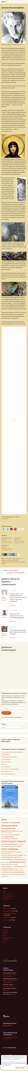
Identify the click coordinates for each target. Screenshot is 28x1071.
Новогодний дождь (7, 911)
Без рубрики (17, 558)
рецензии (9, 874)
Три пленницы (6, 920)
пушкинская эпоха (19, 872)
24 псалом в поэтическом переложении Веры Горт (10, 974)
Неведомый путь (5, 846)
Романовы (10, 853)
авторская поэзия (17, 862)
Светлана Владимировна (4, 635)
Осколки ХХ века (6, 852)
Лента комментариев (8, 896)
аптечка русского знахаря (12, 864)
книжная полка (7, 869)
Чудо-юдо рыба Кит (6, 759)
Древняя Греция (19, 831)
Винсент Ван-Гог (5, 545)
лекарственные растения (17, 869)
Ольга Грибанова (10, 849)
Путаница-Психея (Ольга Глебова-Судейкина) (12, 752)
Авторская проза (10, 825)
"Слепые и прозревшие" (11, 822)
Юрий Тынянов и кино (7, 771)
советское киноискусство (18, 874)
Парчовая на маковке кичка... (8, 774)
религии (4, 874)
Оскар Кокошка (18, 538)
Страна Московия (6, 857)
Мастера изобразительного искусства (12, 44)
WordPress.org (6, 898)
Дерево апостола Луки (8, 831)
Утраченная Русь (22, 859)
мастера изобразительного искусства (16, 870)
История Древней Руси (8, 836)
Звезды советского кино (7, 832)
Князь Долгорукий (6, 766)
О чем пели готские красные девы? (10, 769)
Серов (15, 127)
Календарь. (6, 932)
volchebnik (4, 617)
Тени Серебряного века (10, 859)
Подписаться (6, 713)
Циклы (4, 941)
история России (20, 866)
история (12, 866)
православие (11, 872)
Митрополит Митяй (6, 762)
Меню (3, 2)
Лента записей (6, 893)
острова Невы (5, 872)
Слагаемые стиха (21, 855)
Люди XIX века (10, 560)
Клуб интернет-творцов (13, 841)
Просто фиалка (7, 908)
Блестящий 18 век (9, 828)
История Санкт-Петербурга (10, 838)
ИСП (17, 835)
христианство (5, 876)
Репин (11, 127)
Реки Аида (4, 764)
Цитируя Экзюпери (5, 862)
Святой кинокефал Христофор (9, 757)
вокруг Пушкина (6, 866)
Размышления (5, 853)
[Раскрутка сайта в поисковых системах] (6, 1016)
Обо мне (5, 935)
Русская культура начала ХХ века (9, 855)
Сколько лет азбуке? (10, 570)
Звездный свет (6, 917)
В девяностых (12, 994)
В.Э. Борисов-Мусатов (7, 538)
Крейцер (4, 844)
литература (4, 870)
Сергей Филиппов (6, 754)
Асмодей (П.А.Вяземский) (16, 573)
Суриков (20, 127)
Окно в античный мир (15, 846)
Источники (5, 930)
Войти (4, 891)
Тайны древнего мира (16, 857)
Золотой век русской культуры (9, 834)
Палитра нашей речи (16, 851)
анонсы (4, 864)
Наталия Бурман (20, 844)
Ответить (13, 605)
